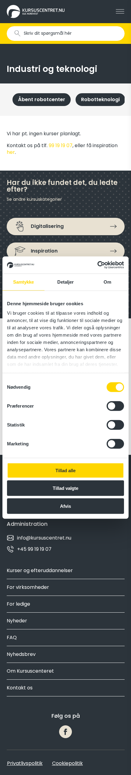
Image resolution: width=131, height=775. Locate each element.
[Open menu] (120, 11)
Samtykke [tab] (23, 281)
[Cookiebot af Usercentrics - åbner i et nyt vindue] (97, 265)
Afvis (65, 505)
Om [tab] (107, 281)
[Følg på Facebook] (65, 731)
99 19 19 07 (61, 145)
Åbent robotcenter (41, 99)
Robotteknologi (100, 99)
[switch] (115, 406)
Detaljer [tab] (65, 281)
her (11, 152)
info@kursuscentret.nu (44, 537)
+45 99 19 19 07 (34, 549)
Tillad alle (65, 470)
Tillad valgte (65, 488)
